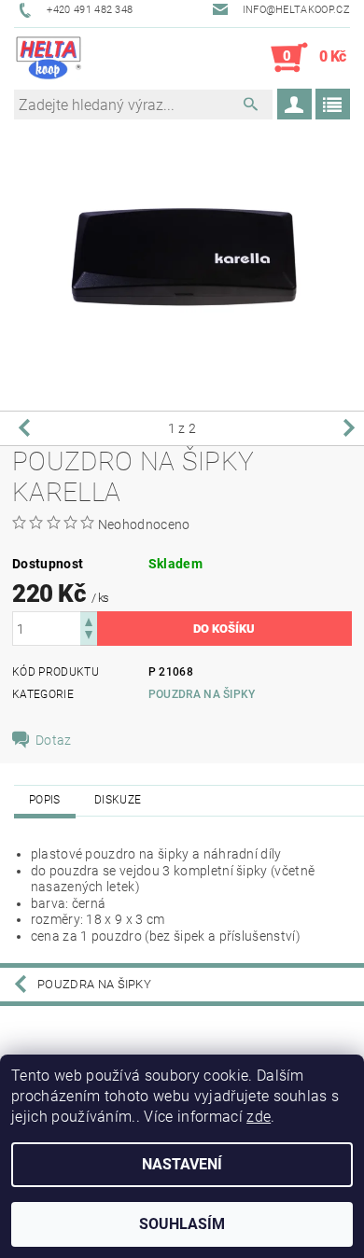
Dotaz (53, 740)
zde (258, 1116)
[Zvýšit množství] (88, 620)
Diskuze (117, 799)
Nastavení (182, 1164)
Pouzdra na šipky (202, 694)
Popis (45, 799)
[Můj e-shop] (48, 58)
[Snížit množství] (88, 637)
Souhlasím (182, 1224)
